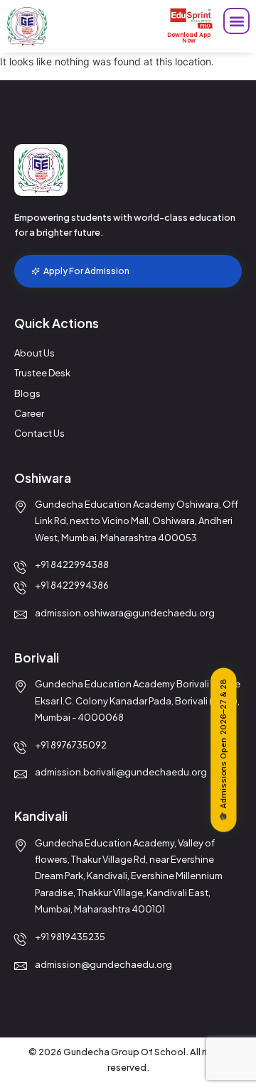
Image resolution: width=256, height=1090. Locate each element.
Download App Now (188, 38)
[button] (236, 21)
